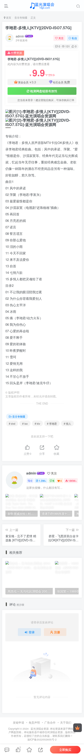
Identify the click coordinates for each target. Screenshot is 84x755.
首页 (8, 17)
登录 (32, 632)
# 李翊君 (52, 423)
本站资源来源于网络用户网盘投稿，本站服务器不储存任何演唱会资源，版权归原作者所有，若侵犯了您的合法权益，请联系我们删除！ (42, 732)
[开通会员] (77, 727)
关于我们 (65, 722)
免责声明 (34, 722)
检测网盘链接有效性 (43, 91)
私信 (74, 38)
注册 (57, 632)
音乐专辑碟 (20, 17)
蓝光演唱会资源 (40, 728)
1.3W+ (42, 480)
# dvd (12, 423)
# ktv (37, 423)
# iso (25, 423)
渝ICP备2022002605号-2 (42, 739)
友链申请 (18, 722)
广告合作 (50, 722)
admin (20, 36)
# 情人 (67, 423)
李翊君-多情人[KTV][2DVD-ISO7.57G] (38, 28)
